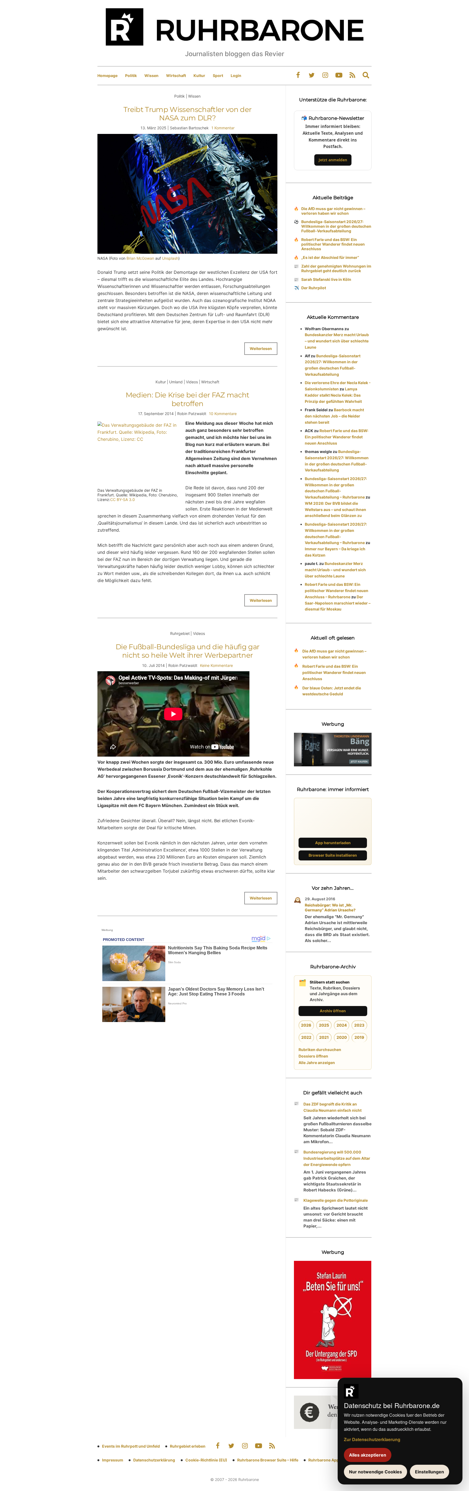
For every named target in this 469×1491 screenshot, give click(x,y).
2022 (306, 1037)
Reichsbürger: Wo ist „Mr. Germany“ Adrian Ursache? (330, 907)
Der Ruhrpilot (313, 287)
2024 (342, 1025)
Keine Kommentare (216, 665)
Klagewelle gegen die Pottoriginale (335, 1200)
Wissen (151, 75)
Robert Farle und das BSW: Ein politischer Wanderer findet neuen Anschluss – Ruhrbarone (336, 590)
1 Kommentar (222, 128)
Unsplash (170, 258)
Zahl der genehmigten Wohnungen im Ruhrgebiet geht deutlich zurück (336, 268)
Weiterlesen (261, 348)
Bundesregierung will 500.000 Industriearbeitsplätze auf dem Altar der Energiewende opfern (336, 1158)
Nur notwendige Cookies (375, 1471)
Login (236, 75)
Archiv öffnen (333, 1010)
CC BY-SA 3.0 (122, 499)
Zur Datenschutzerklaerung (372, 1439)
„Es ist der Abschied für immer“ (330, 257)
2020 (342, 1037)
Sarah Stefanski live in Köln (326, 279)
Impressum (112, 1460)
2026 (306, 1025)
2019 (359, 1037)
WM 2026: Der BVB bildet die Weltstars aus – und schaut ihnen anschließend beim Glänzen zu (335, 509)
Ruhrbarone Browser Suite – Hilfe (267, 1460)
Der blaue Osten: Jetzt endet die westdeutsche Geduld (331, 691)
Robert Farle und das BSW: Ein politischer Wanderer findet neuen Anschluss (333, 244)
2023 (359, 1025)
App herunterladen (333, 842)
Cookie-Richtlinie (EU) (206, 1460)
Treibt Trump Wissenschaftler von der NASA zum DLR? (187, 113)
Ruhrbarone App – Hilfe (329, 1460)
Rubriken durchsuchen (320, 1049)
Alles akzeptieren (367, 1455)
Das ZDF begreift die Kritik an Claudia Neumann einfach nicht (332, 1107)
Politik (131, 75)
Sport (218, 75)
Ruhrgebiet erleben (187, 1446)
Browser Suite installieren (333, 855)
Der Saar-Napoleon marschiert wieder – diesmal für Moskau (337, 603)
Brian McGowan (140, 258)
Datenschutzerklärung (154, 1460)
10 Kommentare (223, 413)
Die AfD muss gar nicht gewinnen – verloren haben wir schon (333, 211)
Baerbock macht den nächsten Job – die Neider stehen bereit (334, 416)
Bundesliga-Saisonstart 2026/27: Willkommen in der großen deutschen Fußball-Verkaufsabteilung (336, 226)
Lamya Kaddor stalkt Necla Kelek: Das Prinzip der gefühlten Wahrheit (333, 395)
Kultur (199, 75)
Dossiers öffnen (313, 1056)
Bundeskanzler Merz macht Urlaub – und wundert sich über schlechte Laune (337, 340)
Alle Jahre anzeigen (317, 1062)
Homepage (107, 75)
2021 (324, 1037)
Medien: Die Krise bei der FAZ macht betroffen (187, 399)
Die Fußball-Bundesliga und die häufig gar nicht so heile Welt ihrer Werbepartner (187, 651)
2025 (324, 1025)
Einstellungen (429, 1471)
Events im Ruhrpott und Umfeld (131, 1446)
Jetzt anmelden (333, 159)
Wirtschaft (176, 75)
